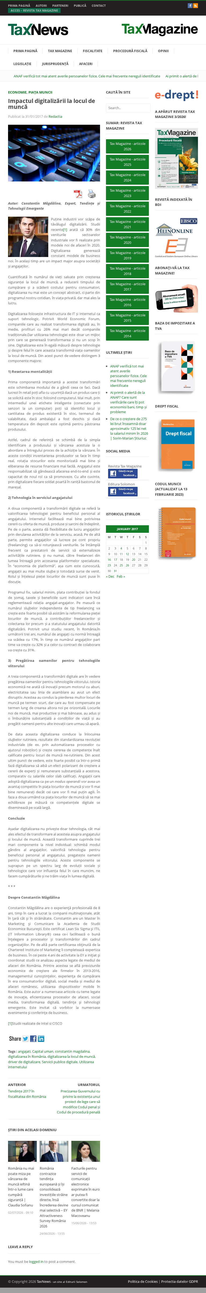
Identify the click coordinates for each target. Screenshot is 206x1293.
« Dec (110, 576)
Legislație (22, 64)
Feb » (121, 576)
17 (115, 560)
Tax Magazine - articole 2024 (127, 177)
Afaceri (86, 64)
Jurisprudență (55, 64)
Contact (99, 5)
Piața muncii (40, 92)
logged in (36, 1261)
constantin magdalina (72, 1051)
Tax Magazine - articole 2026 (127, 146)
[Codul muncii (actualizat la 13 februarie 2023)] (176, 533)
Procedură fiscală (130, 51)
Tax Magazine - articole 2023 (127, 193)
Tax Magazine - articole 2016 (127, 302)
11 (121, 554)
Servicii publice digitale (60, 1061)
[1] (65, 229)
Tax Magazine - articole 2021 (127, 224)
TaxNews (44, 1281)
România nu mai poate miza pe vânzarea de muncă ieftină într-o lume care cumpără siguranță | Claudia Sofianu (21, 1187)
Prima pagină (19, 5)
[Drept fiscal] (176, 445)
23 (109, 565)
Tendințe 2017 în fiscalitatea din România (27, 1094)
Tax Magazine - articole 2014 (127, 333)
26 (127, 565)
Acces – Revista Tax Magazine (34, 10)
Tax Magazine (60, 51)
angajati (24, 1051)
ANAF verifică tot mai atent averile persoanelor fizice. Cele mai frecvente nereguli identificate (87, 76)
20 (133, 560)
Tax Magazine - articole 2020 (127, 240)
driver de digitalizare (24, 1061)
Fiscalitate (92, 51)
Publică (80, 5)
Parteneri (60, 5)
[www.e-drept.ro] (176, 95)
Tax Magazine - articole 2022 (127, 208)
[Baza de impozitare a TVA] (176, 368)
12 (127, 554)
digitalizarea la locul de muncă (71, 1056)
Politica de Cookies (143, 1281)
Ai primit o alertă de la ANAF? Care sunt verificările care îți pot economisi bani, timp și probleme (128, 402)
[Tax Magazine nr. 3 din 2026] (176, 158)
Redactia (55, 116)
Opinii (163, 51)
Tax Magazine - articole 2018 (127, 271)
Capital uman (42, 1051)
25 (121, 565)
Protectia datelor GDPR (179, 1281)
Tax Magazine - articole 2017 (127, 286)
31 (115, 571)
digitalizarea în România (27, 1056)
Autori (41, 5)
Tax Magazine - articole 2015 (127, 318)
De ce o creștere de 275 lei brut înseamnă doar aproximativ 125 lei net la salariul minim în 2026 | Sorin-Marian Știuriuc (129, 428)
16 (109, 560)
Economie (17, 92)
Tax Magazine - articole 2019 (127, 255)
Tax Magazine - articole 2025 (127, 162)
